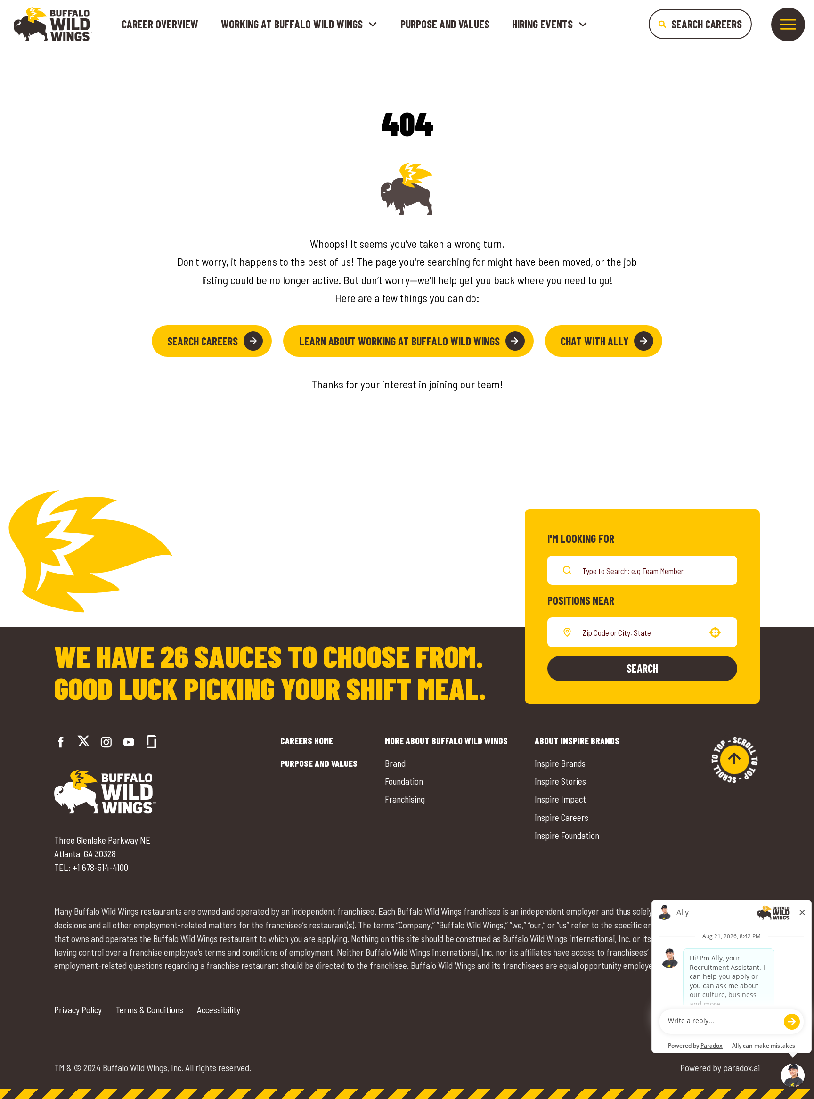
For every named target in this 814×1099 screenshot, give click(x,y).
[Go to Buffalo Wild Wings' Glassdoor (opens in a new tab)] (151, 742)
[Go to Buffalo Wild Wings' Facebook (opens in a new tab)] (61, 742)
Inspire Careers (561, 817)
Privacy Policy (78, 1009)
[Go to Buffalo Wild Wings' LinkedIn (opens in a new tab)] (129, 742)
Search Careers (202, 341)
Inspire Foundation (567, 835)
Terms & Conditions (149, 1009)
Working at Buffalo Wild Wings (292, 24)
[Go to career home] (53, 24)
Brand (395, 763)
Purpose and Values (444, 24)
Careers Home (306, 740)
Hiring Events (542, 24)
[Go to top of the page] (734, 759)
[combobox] (640, 632)
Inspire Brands (560, 763)
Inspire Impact (560, 799)
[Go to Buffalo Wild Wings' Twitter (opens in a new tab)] (83, 742)
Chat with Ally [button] (594, 341)
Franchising (405, 799)
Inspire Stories (560, 781)
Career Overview (160, 24)
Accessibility (218, 1009)
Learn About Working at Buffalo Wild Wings (399, 341)
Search (642, 668)
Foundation (404, 781)
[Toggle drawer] (788, 24)
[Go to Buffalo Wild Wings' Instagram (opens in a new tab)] (106, 742)
